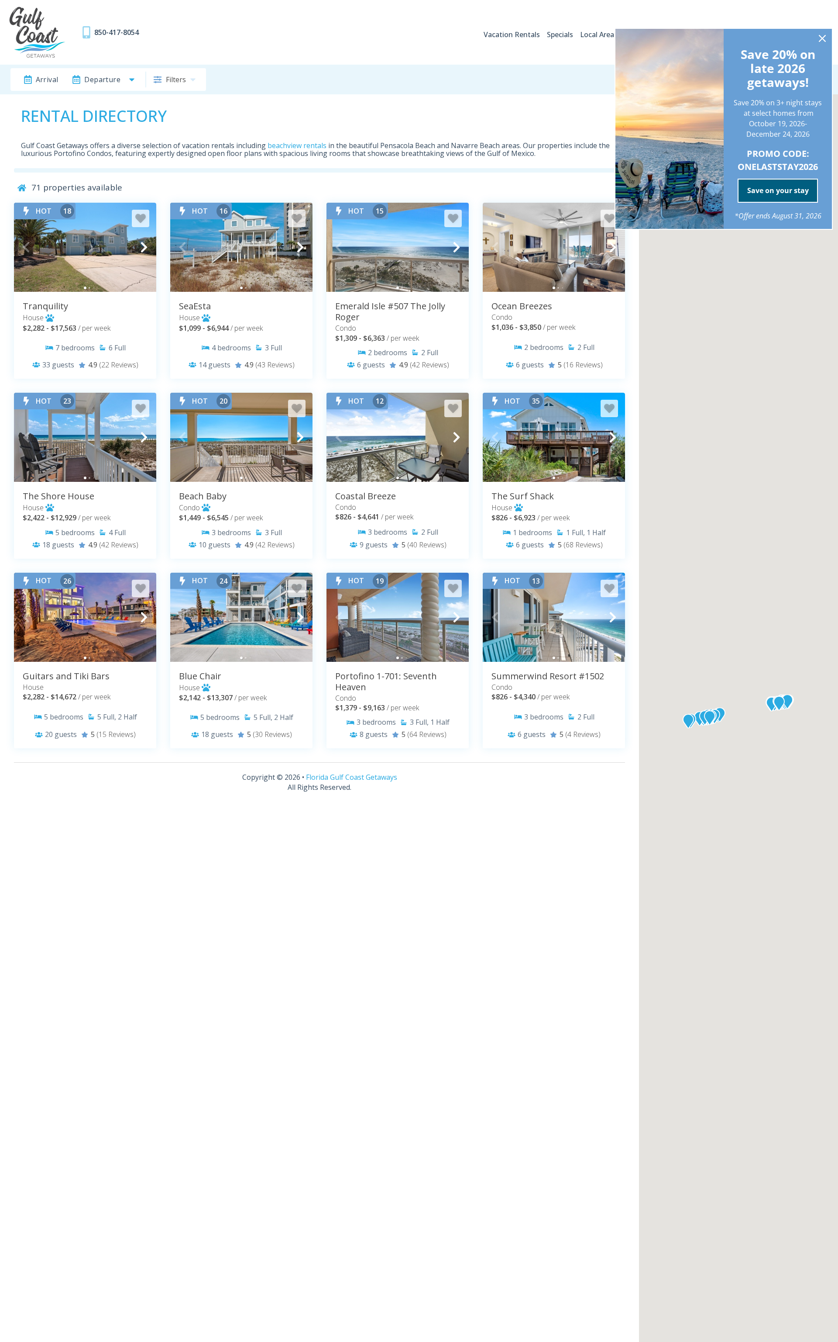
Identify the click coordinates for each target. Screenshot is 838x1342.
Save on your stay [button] (778, 190)
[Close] (822, 38)
